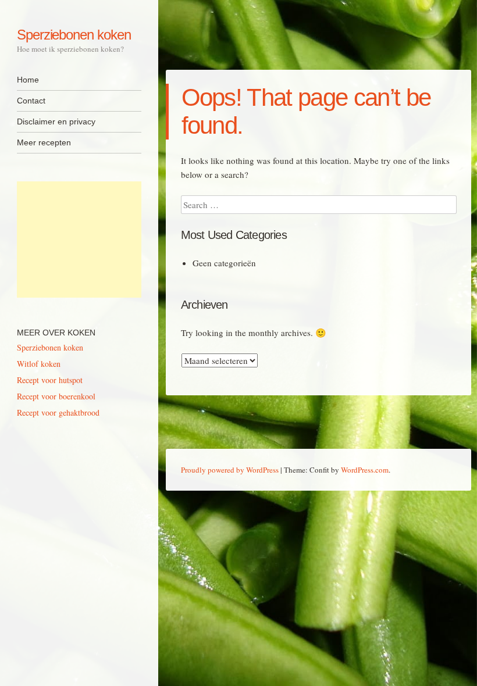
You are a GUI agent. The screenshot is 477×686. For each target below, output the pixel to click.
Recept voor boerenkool (56, 396)
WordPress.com (365, 470)
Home (28, 79)
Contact (31, 100)
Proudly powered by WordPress (230, 470)
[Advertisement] (79, 239)
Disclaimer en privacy (56, 121)
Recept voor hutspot (50, 379)
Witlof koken (38, 363)
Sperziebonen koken (74, 34)
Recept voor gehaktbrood (58, 412)
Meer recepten (44, 142)
